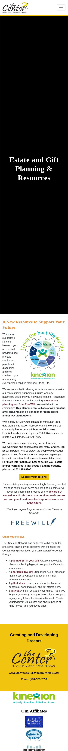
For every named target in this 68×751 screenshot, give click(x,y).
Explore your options (34, 477)
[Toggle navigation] (61, 7)
